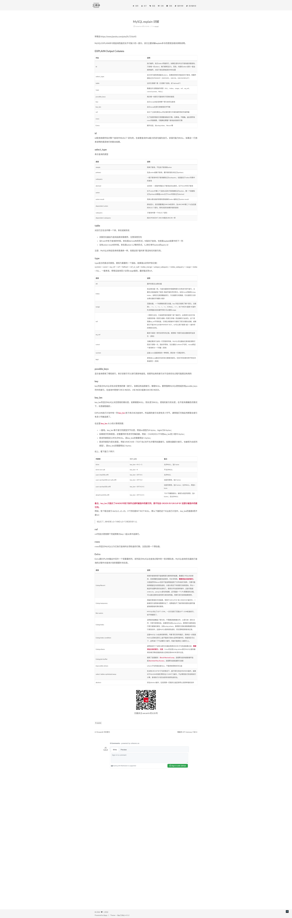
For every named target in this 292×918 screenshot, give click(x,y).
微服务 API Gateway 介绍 (186, 732)
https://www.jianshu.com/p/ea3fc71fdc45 (118, 36)
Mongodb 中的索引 (103, 732)
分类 (162, 6)
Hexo (105, 915)
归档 (170, 6)
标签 (153, 6)
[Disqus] (146, 803)
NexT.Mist (121, 915)
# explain (98, 723)
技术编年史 (192, 6)
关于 (145, 6)
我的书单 (180, 6)
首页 (136, 6)
